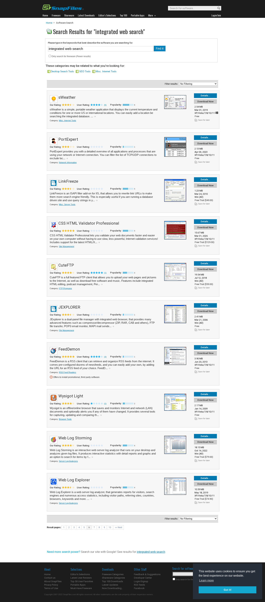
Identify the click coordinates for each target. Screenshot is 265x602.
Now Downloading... (112, 588)
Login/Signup (141, 581)
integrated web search (151, 551)
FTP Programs (65, 288)
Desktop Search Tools (62, 71)
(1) (105, 273)
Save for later (204, 120)
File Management (66, 330)
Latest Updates (110, 584)
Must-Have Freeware (81, 588)
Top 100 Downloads (112, 581)
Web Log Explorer (74, 480)
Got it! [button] (227, 589)
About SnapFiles (52, 581)
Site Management (66, 246)
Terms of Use (51, 588)
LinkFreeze (68, 181)
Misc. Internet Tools (106, 71)
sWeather (67, 97)
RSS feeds (139, 584)
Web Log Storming (75, 438)
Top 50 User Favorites (81, 581)
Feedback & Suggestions (147, 574)
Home (49, 22)
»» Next (118, 527)
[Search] (217, 8)
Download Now (205, 101)
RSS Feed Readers (67, 372)
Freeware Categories (112, 574)
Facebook (139, 588)
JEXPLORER (69, 307)
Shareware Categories (113, 577)
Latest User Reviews (81, 577)
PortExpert (68, 139)
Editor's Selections (80, 574)
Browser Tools (65, 419)
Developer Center (143, 577)
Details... (205, 95)
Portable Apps (77, 584)
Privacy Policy (51, 584)
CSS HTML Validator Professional (88, 223)
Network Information (68, 162)
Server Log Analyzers (68, 461)
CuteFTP (66, 265)
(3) (105, 357)
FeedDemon (69, 349)
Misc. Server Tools (67, 204)
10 (110, 527)
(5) (105, 105)
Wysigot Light (70, 396)
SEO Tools (84, 71)
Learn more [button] (206, 580)
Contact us (49, 577)
